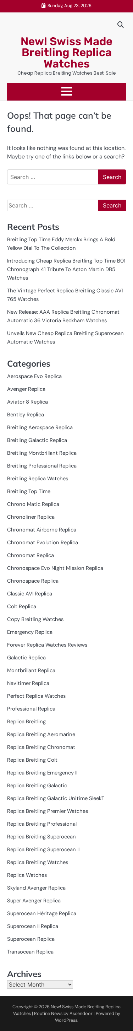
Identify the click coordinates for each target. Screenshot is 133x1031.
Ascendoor (81, 1013)
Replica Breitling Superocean (41, 836)
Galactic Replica (26, 657)
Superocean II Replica (32, 926)
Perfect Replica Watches (36, 696)
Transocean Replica (30, 951)
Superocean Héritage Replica (41, 913)
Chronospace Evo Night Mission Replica (55, 568)
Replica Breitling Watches (37, 862)
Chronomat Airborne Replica (41, 529)
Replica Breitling (26, 721)
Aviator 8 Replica (27, 401)
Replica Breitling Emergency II (42, 772)
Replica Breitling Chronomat (41, 747)
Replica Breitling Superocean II (43, 849)
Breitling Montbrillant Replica (42, 453)
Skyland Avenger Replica (36, 887)
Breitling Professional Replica (42, 465)
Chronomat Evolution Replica (42, 542)
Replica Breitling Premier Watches (47, 811)
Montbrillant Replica (31, 670)
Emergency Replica (29, 632)
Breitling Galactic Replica (37, 440)
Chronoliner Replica (31, 516)
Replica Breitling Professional (42, 823)
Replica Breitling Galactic (37, 785)
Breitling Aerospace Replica (40, 427)
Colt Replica (21, 606)
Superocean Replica (31, 939)
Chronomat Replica (30, 555)
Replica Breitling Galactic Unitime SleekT (55, 798)
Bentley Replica (25, 414)
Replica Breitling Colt (32, 759)
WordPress (66, 1020)
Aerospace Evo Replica (34, 376)
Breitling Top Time (28, 491)
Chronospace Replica (33, 580)
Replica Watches (27, 875)
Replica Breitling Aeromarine (41, 734)
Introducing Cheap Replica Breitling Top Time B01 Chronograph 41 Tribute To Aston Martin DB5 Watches (66, 269)
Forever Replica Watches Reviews (47, 644)
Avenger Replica (26, 389)
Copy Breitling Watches (35, 619)
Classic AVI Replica (29, 593)
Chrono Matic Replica (33, 504)
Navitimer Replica (28, 683)
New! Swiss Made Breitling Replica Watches (66, 52)
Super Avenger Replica (34, 900)
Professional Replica (31, 708)
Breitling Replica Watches (37, 478)
